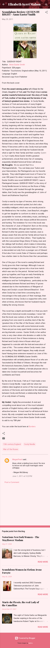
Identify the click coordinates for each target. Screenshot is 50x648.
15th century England (12, 444)
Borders (32, 426)
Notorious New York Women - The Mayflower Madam (20, 539)
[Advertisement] (25, 503)
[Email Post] (3, 439)
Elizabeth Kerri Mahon (24, 4)
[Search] (46, 5)
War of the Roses (10, 449)
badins (30, 643)
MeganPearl (17, 459)
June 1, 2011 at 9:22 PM (22, 476)
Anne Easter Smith (17, 64)
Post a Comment (12, 482)
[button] (46, 13)
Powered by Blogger (26, 638)
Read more (43, 562)
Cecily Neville (29, 444)
